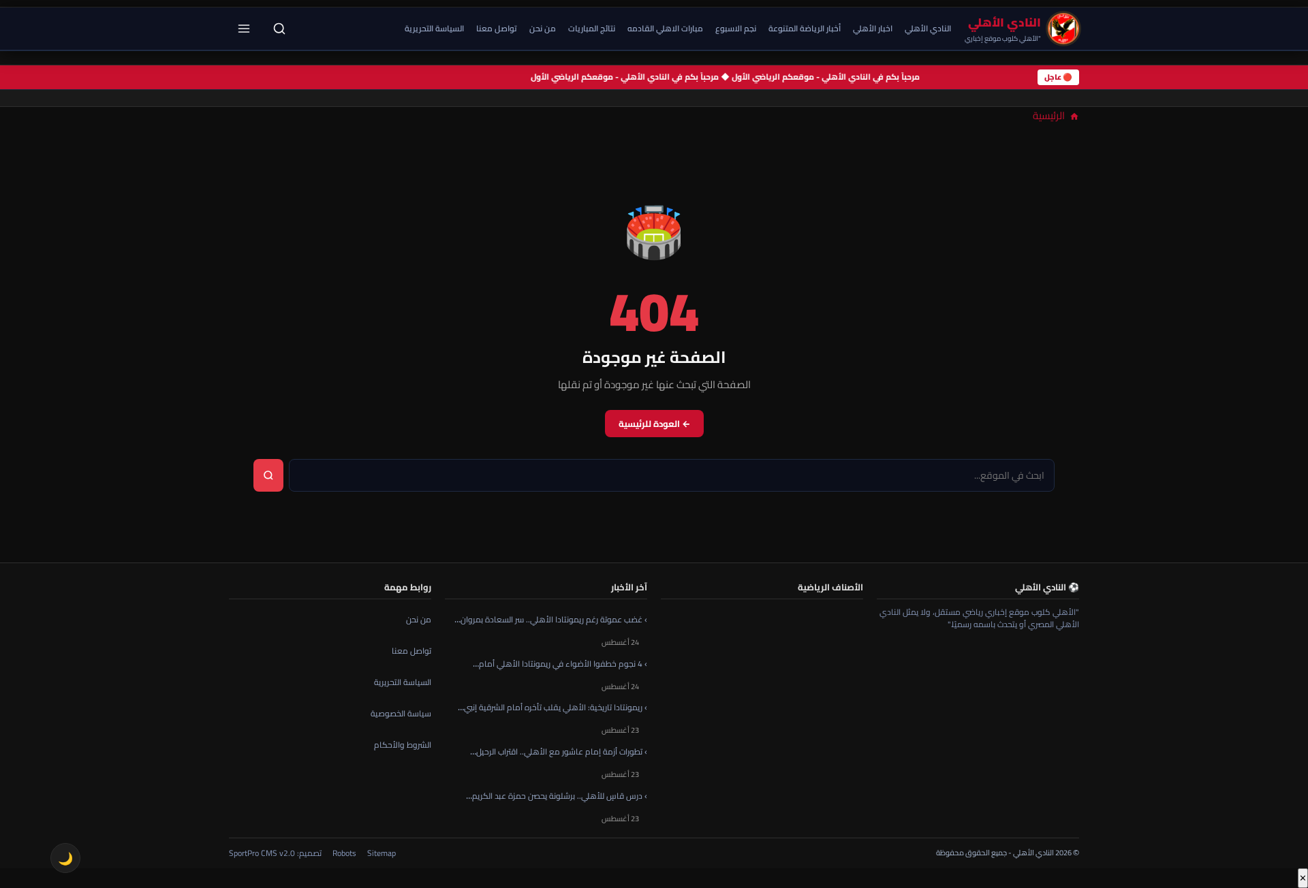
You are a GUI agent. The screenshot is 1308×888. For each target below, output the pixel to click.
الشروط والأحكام (402, 744)
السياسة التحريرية (434, 28)
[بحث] (279, 29)
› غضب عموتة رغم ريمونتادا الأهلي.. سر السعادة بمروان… (550, 619)
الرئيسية (1050, 115)
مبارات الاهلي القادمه (665, 28)
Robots (344, 852)
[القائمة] (244, 29)
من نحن (542, 28)
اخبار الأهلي (872, 28)
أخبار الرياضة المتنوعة (804, 28)
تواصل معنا (496, 28)
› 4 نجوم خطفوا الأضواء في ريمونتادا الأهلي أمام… (560, 663)
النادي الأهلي (928, 28)
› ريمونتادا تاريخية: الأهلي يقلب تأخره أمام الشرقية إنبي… (552, 707)
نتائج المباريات (591, 28)
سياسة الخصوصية (401, 713)
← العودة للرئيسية (654, 423)
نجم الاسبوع (735, 28)
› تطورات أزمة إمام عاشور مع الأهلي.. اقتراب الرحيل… (558, 751)
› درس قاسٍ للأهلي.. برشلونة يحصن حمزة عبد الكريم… (556, 796)
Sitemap (381, 852)
